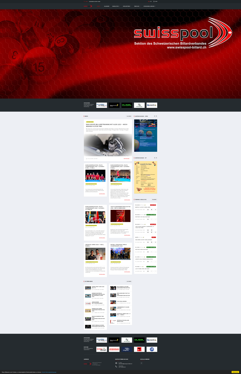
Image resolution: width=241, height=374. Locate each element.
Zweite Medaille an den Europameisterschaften (98, 326)
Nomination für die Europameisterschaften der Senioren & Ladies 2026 (98, 295)
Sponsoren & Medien (149, 6)
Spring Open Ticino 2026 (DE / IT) (98, 287)
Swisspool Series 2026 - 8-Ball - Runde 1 (124, 314)
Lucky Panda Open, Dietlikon (142, 268)
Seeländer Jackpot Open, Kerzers (143, 239)
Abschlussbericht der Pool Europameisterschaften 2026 (98, 318)
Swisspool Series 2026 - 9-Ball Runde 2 (94, 245)
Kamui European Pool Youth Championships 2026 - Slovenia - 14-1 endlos (95, 208)
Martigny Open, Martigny (141, 249)
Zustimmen (235, 372)
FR (151, 1)
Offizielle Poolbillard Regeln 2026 (123, 321)
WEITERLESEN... (102, 193)
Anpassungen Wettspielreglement (97, 302)
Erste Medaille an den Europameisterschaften (123, 287)
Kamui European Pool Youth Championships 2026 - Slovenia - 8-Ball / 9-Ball (95, 166)
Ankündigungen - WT (141, 158)
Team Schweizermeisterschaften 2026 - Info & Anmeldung (120, 207)
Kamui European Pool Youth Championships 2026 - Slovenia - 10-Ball (120, 166)
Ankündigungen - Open (141, 116)
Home (98, 6)
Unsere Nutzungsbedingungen (49, 372)
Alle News (129, 116)
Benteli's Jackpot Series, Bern (142, 207)
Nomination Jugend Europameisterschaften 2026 (98, 310)
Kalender (106, 6)
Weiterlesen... (127, 158)
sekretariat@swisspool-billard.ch (125, 363)
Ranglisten (115, 6)
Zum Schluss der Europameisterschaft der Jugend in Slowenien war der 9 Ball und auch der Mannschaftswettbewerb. (94, 190)
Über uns (136, 6)
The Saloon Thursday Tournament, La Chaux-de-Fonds (144, 227)
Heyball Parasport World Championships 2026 (119, 245)
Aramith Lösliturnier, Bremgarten (144, 259)
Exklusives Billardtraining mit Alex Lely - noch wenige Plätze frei (106, 125)
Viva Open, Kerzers (122, 301)
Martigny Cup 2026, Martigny (142, 217)
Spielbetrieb (126, 6)
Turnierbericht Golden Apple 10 (123, 307)
